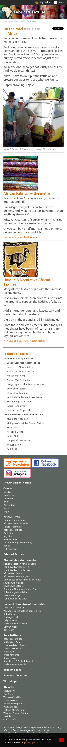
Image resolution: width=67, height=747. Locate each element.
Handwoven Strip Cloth (19, 410)
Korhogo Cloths (15, 431)
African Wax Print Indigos (19, 380)
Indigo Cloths (13, 436)
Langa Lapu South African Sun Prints (25, 384)
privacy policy (31, 742)
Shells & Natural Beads (14, 664)
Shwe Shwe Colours (17, 393)
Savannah (8, 498)
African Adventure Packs (15, 523)
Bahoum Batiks (12, 669)
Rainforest (8, 495)
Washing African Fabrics (15, 713)
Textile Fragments (12, 526)
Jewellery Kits (10, 539)
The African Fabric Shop (17, 482)
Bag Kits (7, 536)
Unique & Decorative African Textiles (24, 414)
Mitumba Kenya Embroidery (17, 542)
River (6, 501)
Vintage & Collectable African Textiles (25, 423)
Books (6, 545)
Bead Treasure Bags (13, 529)
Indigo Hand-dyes (16, 405)
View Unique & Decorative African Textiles (24, 340)
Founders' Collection (15, 675)
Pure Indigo (9, 505)
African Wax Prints (16, 375)
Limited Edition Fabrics (15, 520)
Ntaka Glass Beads (12, 648)
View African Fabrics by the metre (20, 237)
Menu (62, 2)
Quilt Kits (8, 533)
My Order (45, 2)
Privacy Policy (10, 700)
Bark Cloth (12, 449)
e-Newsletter (9, 690)
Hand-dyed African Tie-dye (20, 371)
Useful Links (9, 716)
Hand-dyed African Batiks (20, 367)
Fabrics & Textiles (28, 21)
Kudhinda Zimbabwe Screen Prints (24, 397)
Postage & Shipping (13, 703)
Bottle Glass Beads (12, 642)
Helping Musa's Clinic (14, 710)
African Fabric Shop (10, 21)
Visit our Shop (10, 706)
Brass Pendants (11, 654)
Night (6, 511)
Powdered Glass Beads (14, 645)
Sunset (6, 508)
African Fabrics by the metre (26, 193)
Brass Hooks (9, 658)
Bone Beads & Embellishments (18, 661)
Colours (8, 488)
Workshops (10, 681)
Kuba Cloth (12, 427)
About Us (8, 687)
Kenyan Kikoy (14, 444)
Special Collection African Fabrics (23, 362)
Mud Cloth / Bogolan (17, 418)
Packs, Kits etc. (12, 516)
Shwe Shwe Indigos (16, 388)
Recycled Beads (12, 635)
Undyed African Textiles (19, 440)
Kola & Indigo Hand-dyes (19, 401)
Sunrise (7, 492)
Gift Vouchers (10, 549)
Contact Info (9, 719)
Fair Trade (8, 694)
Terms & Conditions (13, 697)
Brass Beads (9, 651)
